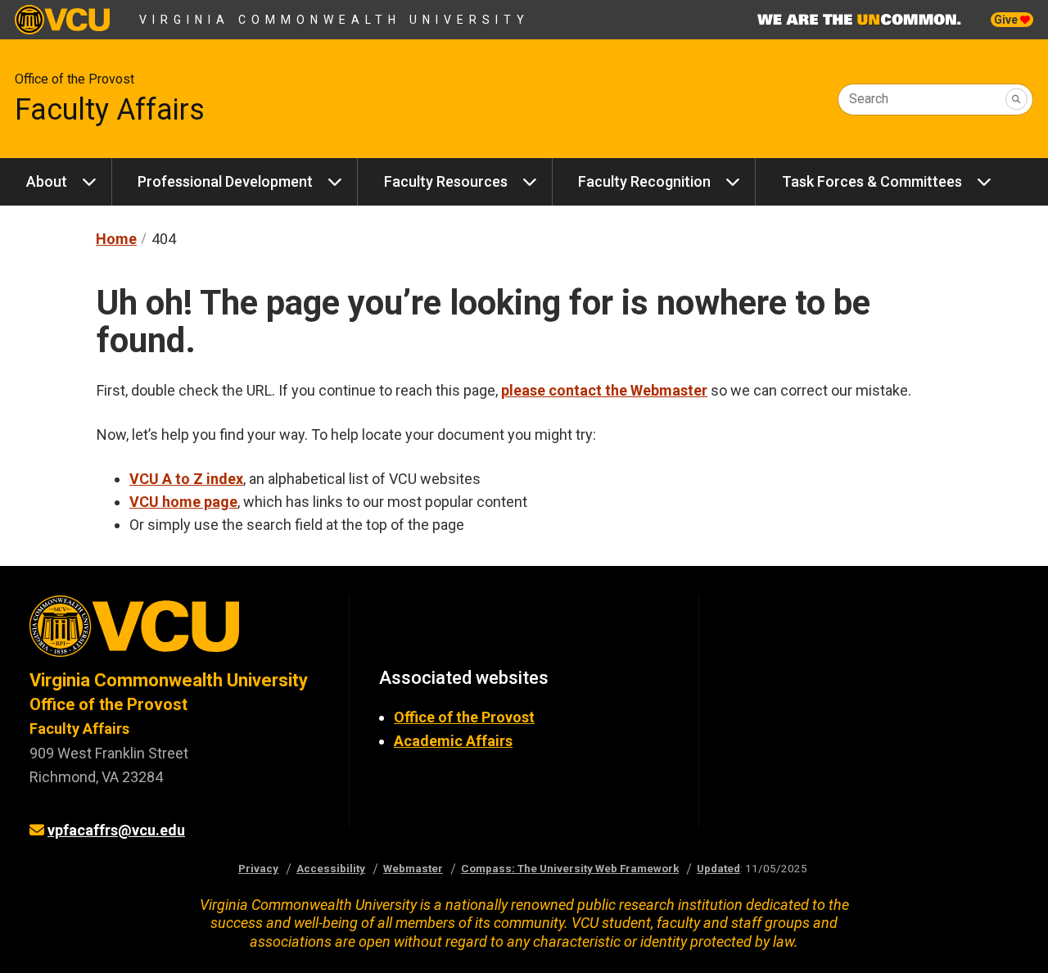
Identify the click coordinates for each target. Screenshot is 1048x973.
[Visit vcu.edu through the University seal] (174, 631)
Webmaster (413, 868)
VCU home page (183, 501)
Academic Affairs (453, 740)
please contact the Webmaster (604, 390)
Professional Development (225, 181)
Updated (718, 868)
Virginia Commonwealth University (334, 19)
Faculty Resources (446, 181)
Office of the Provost (74, 79)
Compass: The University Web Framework (570, 868)
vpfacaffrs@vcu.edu (116, 830)
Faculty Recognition (644, 181)
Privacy (258, 868)
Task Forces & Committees (872, 181)
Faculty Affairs (110, 110)
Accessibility (330, 868)
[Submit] (1016, 99)
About (46, 181)
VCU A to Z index (186, 478)
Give (1007, 19)
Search (868, 98)
